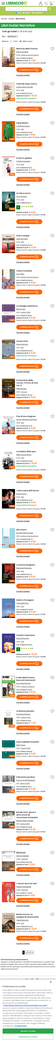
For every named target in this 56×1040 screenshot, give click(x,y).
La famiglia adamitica (27, 306)
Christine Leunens (23, 161)
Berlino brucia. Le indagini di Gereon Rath (27, 915)
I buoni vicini (22, 341)
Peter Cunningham (23, 455)
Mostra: (5, 41)
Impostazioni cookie (28, 1037)
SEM (22, 90)
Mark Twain (20, 309)
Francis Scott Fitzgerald (25, 780)
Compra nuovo (27, 70)
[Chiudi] (51, 982)
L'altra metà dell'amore (27, 490)
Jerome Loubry (22, 239)
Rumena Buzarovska (24, 533)
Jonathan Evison (23, 126)
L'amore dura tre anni (26, 883)
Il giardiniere (22, 123)
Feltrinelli (24, 859)
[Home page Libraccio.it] (17, 4)
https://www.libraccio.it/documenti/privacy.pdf (25, 1005)
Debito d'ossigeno (25, 600)
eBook (27, 13)
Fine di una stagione (26, 416)
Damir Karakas (22, 52)
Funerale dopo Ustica (26, 84)
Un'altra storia (23, 193)
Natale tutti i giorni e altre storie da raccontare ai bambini (27, 815)
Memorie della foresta (27, 48)
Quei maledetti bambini (27, 742)
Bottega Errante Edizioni (30, 55)
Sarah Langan (22, 344)
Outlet (11, 18)
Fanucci (24, 392)
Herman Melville (22, 856)
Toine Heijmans (22, 603)
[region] (28, 1009)
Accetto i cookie (28, 1031)
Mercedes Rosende (23, 568)
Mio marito (21, 529)
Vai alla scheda (23, 75)
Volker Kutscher (22, 920)
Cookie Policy (21, 1026)
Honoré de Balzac (23, 714)
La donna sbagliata (25, 565)
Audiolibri (38, 13)
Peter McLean (21, 389)
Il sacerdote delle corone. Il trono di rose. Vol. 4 (27, 383)
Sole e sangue (23, 235)
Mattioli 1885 (25, 312)
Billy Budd (20, 852)
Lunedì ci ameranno (25, 635)
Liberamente (25, 717)
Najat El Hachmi (22, 638)
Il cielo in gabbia (24, 158)
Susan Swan (21, 494)
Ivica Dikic (20, 274)
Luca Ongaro (21, 196)
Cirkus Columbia (24, 270)
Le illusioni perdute (25, 711)
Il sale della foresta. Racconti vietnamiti (25, 678)
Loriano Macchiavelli (24, 87)
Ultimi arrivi (27, 41)
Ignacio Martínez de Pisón (26, 419)
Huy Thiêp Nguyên (23, 683)
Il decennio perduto (25, 777)
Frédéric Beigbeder (23, 887)
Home (4, 18)
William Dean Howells (24, 821)
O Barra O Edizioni (27, 686)
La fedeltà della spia (26, 451)
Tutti (15, 41)
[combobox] (26, 9)
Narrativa (12, 36)
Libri (19, 13)
